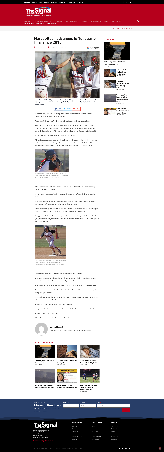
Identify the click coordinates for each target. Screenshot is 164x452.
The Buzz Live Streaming (41, 21)
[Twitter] (127, 2)
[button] (138, 21)
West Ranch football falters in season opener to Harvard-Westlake (89, 387)
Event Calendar (96, 21)
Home (25, 21)
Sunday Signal (39, 23)
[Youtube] (130, 2)
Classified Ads (71, 2)
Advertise (62, 2)
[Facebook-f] (119, 448)
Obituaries (80, 2)
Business (60, 21)
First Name (66, 402)
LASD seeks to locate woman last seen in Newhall (122, 111)
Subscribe (27, 2)
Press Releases (51, 23)
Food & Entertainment (72, 21)
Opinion (106, 21)
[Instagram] (133, 2)
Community (85, 21)
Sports (52, 21)
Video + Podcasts (116, 21)
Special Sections (29, 23)
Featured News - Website (127, 28)
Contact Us (54, 2)
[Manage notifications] (160, 448)
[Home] (110, 28)
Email (98, 402)
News (29, 21)
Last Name (83, 402)
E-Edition (46, 2)
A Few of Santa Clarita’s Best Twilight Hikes (121, 72)
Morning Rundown (37, 2)
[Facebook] (123, 2)
